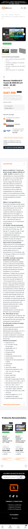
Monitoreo (11, 14)
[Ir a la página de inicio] (7, 7)
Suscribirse (20, 477)
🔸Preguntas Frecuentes (14, 507)
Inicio (3, 14)
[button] (2, 466)
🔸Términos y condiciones (14, 505)
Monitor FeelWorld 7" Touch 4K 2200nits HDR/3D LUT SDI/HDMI (20, 439)
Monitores (17, 14)
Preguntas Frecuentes (11, 404)
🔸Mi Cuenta (14, 518)
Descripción (7, 164)
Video (6, 14)
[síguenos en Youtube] (17, 496)
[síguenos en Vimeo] (13, 496)
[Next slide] (24, 34)
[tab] (14, 164)
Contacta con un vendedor (14, 147)
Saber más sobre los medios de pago (13, 137)
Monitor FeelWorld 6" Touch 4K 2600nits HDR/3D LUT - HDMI (7, 439)
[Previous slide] (4, 34)
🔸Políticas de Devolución (14, 509)
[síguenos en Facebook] (10, 496)
